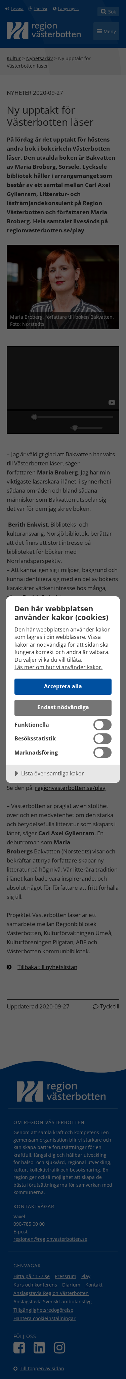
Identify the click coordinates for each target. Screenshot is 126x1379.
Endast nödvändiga (63, 707)
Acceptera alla (63, 686)
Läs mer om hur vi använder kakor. (58, 667)
